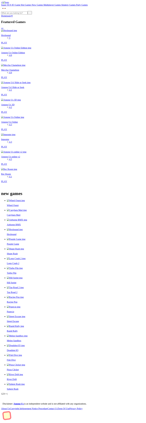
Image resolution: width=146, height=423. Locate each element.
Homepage (6, 16)
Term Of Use (63, 408)
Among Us (18, 404)
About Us (5, 408)
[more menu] (4, 10)
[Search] (30, 12)
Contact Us (52, 408)
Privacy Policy (76, 408)
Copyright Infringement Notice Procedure (28, 408)
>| (7, 394)
